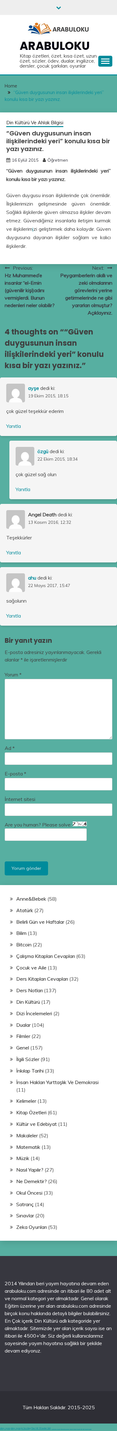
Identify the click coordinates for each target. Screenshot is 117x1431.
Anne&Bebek (31, 899)
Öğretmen (57, 160)
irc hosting (26, 1428)
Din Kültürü (28, 1002)
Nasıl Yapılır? (29, 1170)
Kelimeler (26, 1101)
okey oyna (5, 1428)
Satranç (25, 1204)
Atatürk (24, 910)
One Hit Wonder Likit (41, 1428)
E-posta (15, 773)
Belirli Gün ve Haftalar (40, 922)
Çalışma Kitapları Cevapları (45, 956)
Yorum (13, 674)
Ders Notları (29, 990)
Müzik (22, 1158)
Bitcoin (24, 944)
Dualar (23, 1025)
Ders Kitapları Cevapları (42, 979)
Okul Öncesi (29, 1193)
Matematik (28, 1147)
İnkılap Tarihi (30, 1071)
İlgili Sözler (27, 1059)
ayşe (33, 388)
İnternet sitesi (20, 799)
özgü (42, 451)
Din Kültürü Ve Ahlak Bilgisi (34, 123)
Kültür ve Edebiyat (36, 1124)
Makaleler (27, 1135)
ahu (32, 578)
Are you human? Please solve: (39, 825)
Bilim (21, 933)
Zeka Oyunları (31, 1227)
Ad (10, 748)
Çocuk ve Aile (31, 967)
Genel (22, 1048)
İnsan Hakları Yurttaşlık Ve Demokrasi (57, 1082)
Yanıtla (13, 426)
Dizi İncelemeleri (34, 1013)
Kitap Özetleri (31, 1112)
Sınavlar (25, 1215)
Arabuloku (55, 46)
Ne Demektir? (31, 1181)
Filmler (23, 1036)
